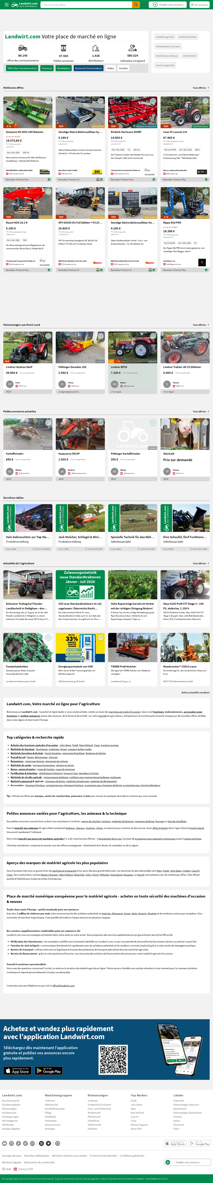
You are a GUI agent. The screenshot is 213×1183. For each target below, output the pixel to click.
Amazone (128, 874)
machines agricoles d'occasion (124, 711)
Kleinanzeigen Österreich (186, 1104)
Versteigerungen (10, 1116)
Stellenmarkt (94, 1124)
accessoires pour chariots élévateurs (141, 785)
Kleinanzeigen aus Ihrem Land (21, 325)
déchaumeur (41, 757)
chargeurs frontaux (35, 785)
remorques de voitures (56, 761)
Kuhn (88, 874)
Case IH (195, 870)
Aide (8, 1169)
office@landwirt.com (63, 985)
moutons (90, 828)
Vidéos (110, 68)
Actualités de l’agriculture (18, 563)
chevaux (80, 828)
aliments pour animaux (168, 46)
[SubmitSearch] (136, 4)
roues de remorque (65, 769)
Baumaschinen (52, 1124)
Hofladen (92, 1128)
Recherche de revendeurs (88, 68)
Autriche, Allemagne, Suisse (116, 913)
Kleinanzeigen (9, 1108)
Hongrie (142, 913)
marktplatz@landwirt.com (156, 1178)
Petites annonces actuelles (19, 411)
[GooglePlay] (49, 1070)
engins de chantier (90, 821)
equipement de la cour (110, 838)
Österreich (178, 1100)
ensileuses (115, 777)
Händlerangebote (11, 1104)
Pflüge (48, 1112)
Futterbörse (94, 1120)
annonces (47, 68)
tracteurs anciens (110, 745)
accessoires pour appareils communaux (155, 838)
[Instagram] (11, 1143)
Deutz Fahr (79, 874)
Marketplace (63, 68)
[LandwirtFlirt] (57, 1143)
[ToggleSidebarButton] (6, 4)
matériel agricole (165, 36)
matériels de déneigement (103, 781)
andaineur (54, 749)
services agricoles (165, 65)
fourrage (159, 821)
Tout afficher (199, 87)
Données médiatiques (36, 1155)
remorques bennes (34, 761)
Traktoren (50, 1100)
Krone (95, 874)
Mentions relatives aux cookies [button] (69, 1155)
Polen (176, 1128)
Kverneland (116, 874)
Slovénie (152, 913)
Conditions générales (132, 1155)
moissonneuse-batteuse (56, 777)
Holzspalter (51, 1120)
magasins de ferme (144, 821)
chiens (99, 828)
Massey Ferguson (49, 874)
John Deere (65, 745)
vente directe (189, 55)
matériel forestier (187, 36)
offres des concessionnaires (22, 68)
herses (30, 757)
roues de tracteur (46, 769)
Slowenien (178, 1124)
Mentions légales (11, 1162)
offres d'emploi (160, 828)
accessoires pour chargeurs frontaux (64, 785)
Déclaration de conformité (39, 1162)
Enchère (123, 68)
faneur (63, 749)
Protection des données (103, 1155)
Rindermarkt (94, 1112)
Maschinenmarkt (10, 1100)
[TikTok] (25, 1143)
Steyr (159, 870)
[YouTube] (4, 1143)
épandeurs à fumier (89, 773)
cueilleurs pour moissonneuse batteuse (89, 777)
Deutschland (179, 1108)
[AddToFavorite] (48, 101)
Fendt (75, 745)
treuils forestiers (53, 753)
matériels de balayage (77, 781)
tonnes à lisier (71, 773)
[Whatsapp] (32, 1143)
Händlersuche (9, 1112)
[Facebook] (18, 1143)
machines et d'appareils (64, 870)
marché (102, 715)
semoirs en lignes (65, 765)
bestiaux (70, 828)
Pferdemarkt (94, 1116)
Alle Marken (8, 1124)
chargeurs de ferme (55, 781)
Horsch (140, 874)
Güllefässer (50, 1116)
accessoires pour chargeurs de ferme (103, 785)
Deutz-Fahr (136, 1128)
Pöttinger (104, 874)
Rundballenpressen (55, 1108)
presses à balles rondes (80, 749)
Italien (176, 1120)
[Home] (24, 4)
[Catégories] (41, 1143)
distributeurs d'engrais (50, 773)
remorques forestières (73, 753)
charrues (53, 757)
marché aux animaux (167, 55)
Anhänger (50, 1128)
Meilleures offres (13, 87)
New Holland (86, 745)
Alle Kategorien (10, 1120)
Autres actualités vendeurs (196, 692)
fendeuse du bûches (96, 753)
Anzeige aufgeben (11, 1128)
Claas (97, 745)
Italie (134, 913)
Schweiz (177, 1116)
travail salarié (197, 828)
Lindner (186, 870)
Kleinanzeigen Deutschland (187, 1112)
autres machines (192, 838)
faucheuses (42, 749)
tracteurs (106, 821)
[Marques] (48, 1143)
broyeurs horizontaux (44, 765)
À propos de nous (12, 1155)
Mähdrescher (51, 1104)
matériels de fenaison (123, 821)
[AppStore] (17, 1070)
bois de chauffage (177, 821)
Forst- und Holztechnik (99, 1108)
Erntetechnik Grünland (99, 1104)
